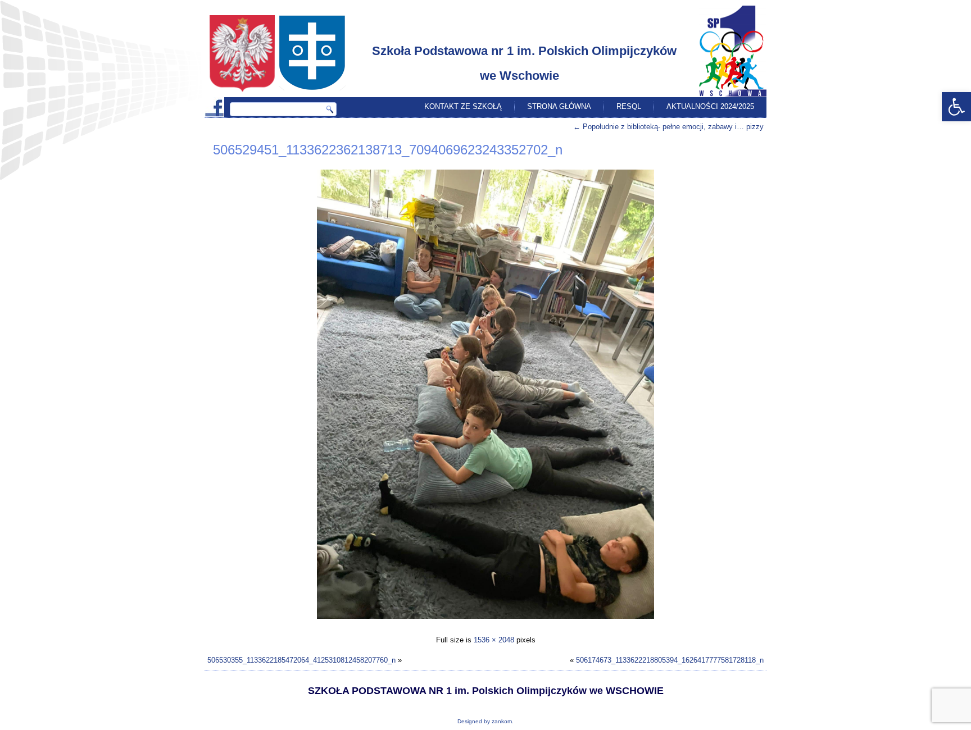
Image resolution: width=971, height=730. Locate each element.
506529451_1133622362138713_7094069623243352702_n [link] (387, 149)
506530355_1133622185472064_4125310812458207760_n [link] (301, 660)
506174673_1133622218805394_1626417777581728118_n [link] (670, 660)
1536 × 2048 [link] (494, 640)
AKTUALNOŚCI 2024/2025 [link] (710, 106)
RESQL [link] (628, 106)
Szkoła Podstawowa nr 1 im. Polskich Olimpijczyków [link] (524, 51)
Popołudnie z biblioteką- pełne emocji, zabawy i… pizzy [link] (668, 126)
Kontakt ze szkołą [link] (463, 106)
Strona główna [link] (559, 106)
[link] (956, 106)
